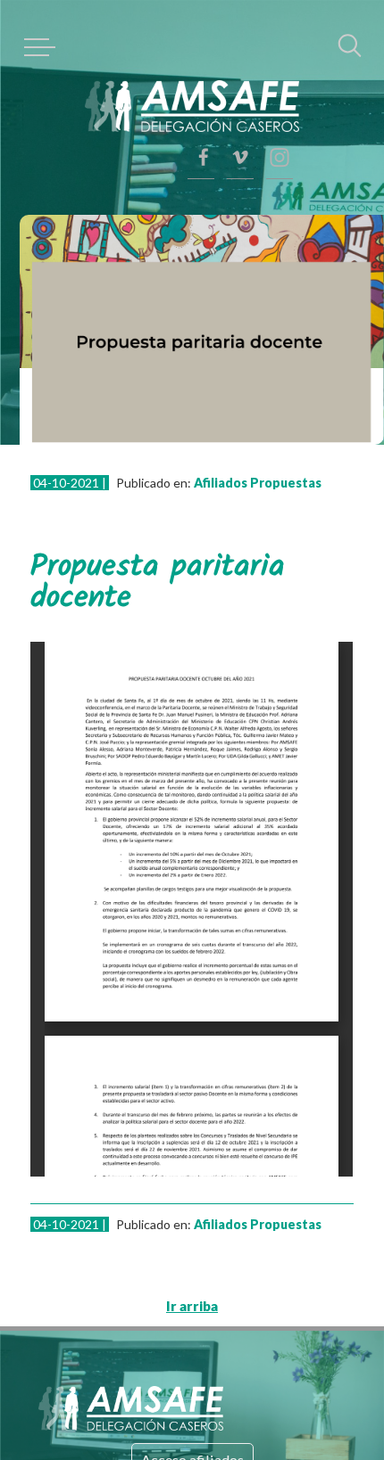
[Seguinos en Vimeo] (279, 111)
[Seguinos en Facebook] (279, 156)
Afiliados (189, 450)
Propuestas (254, 450)
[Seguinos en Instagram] (279, 67)
